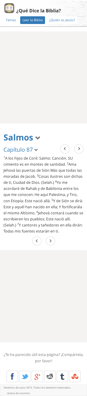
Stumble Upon (75, 376)
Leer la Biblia (33, 20)
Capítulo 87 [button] (18, 149)
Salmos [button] (19, 137)
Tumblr (62, 376)
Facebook (12, 376)
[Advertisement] (43, 77)
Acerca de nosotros (18, 393)
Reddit (50, 376)
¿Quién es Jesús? (62, 20)
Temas (11, 20)
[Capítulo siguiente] (79, 148)
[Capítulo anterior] (65, 148)
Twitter (25, 376)
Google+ (37, 376)
